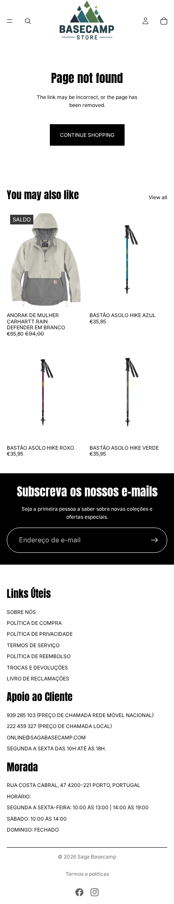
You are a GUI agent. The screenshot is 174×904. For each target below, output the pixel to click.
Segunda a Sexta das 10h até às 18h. (56, 748)
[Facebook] (79, 892)
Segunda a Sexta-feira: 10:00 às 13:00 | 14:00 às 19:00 (78, 807)
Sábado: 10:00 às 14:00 (37, 818)
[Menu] (9, 21)
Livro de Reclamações (38, 678)
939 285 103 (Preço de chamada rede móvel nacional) (80, 715)
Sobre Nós (21, 611)
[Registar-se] (154, 540)
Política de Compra (34, 623)
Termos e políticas (87, 874)
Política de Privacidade (40, 634)
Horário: (19, 796)
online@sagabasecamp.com (46, 737)
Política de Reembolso (39, 656)
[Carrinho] (164, 21)
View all (158, 197)
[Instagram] (95, 892)
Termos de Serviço (33, 645)
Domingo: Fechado (33, 830)
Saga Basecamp (96, 856)
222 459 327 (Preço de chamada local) (59, 726)
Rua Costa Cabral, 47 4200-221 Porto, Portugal (73, 785)
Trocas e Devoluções (37, 667)
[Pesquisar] (28, 21)
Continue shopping (87, 135)
